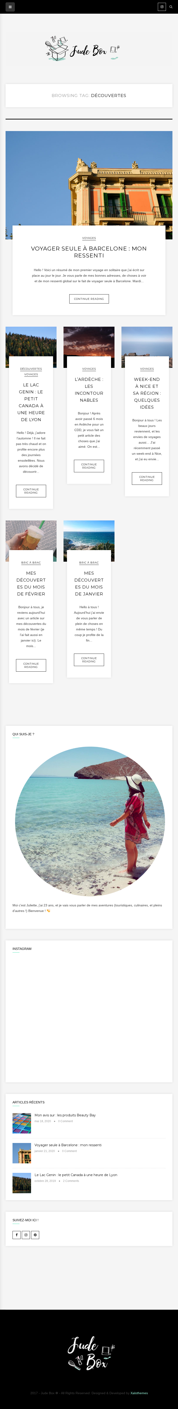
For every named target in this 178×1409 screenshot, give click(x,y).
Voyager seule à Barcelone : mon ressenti (89, 252)
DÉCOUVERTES (31, 368)
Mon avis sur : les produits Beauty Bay (65, 1115)
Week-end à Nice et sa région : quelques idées (147, 393)
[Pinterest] (35, 1235)
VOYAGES (89, 238)
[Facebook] (17, 1235)
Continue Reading (89, 299)
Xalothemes (139, 1393)
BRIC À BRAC (31, 562)
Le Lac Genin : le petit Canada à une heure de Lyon (76, 1175)
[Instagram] (162, 7)
